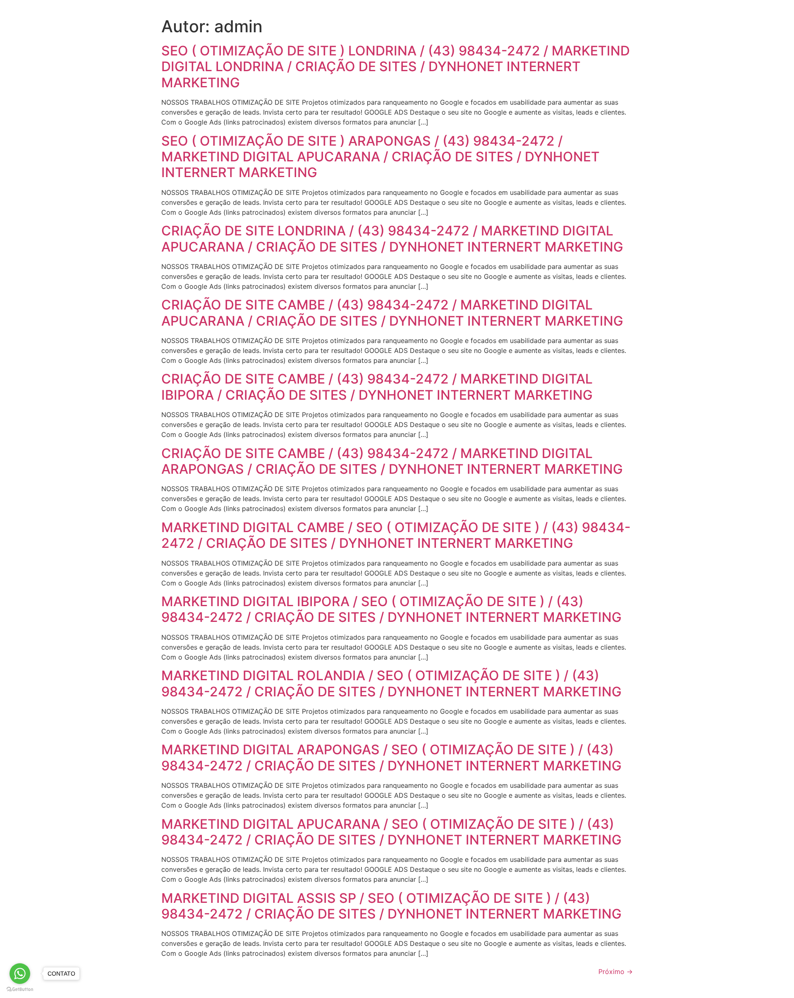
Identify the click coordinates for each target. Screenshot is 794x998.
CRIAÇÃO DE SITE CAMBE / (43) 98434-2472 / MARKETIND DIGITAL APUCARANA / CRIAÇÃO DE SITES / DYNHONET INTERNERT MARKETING (392, 313)
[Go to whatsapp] (20, 973)
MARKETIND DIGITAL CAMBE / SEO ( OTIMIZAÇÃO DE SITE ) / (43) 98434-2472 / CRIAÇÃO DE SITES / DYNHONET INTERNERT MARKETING (396, 535)
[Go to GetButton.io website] (20, 989)
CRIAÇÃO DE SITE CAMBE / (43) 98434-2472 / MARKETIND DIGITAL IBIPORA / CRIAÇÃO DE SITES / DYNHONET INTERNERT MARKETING (377, 387)
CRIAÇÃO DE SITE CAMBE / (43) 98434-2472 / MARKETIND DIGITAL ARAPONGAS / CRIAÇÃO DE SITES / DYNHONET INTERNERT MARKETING (392, 461)
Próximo (615, 971)
